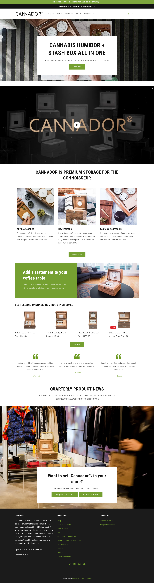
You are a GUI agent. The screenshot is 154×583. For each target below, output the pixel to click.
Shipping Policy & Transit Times (69, 540)
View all (77, 344)
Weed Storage (62, 528)
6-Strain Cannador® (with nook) (25, 333)
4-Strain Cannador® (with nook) (56, 333)
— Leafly (77, 373)
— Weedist (35, 376)
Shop (59, 521)
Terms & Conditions (86, 578)
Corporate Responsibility (66, 536)
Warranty (61, 552)
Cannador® (75, 578)
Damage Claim (62, 544)
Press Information (64, 556)
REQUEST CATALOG (64, 495)
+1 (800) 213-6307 (107, 521)
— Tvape (119, 376)
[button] (50, 13)
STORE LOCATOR (90, 495)
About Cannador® (64, 524)
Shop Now (77, 67)
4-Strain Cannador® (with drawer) (88, 333)
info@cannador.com (107, 524)
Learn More (77, 254)
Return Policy (62, 548)
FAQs (59, 532)
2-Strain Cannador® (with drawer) (119, 333)
